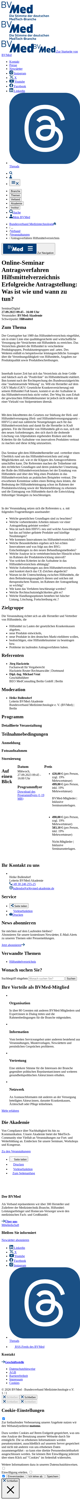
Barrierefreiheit (18, 1375)
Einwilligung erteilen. (15, 1472)
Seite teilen (20, 1159)
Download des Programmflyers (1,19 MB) (30, 795)
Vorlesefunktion (23, 911)
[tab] (41, 725)
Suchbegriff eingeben (15, 978)
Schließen (12, 1397)
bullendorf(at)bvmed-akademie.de (33, 888)
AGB (12, 1372)
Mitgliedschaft (10, 1225)
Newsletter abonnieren (15, 1240)
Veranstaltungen (20, 234)
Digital (16, 308)
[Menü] (14, 182)
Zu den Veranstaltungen (16, 1151)
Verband (15, 231)
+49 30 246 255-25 (24, 884)
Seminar (7, 308)
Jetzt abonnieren (11, 945)
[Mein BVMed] (10, 177)
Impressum (16, 1379)
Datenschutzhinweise (22, 1368)
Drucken (17, 914)
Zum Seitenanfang (23, 1173)
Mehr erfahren (10, 1110)
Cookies (14, 1383)
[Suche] (10, 173)
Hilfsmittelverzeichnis (22, 961)
